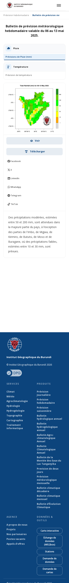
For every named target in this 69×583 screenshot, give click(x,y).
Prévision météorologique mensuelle (47, 480)
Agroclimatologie (17, 401)
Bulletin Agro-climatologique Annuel (46, 438)
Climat (11, 391)
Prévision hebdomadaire (16, 15)
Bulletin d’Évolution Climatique (49, 505)
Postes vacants (16, 539)
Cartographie (15, 420)
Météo (10, 396)
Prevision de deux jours (47, 470)
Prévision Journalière (44, 393)
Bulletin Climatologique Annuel (46, 449)
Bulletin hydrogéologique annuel (47, 427)
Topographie (14, 415)
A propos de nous (17, 524)
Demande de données (50, 560)
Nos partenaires (17, 534)
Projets (11, 529)
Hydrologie (13, 406)
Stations (49, 551)
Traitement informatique (15, 427)
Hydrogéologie (16, 410)
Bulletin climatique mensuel (48, 497)
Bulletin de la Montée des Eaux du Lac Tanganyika (49, 461)
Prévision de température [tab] (19, 75)
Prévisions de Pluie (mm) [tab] (19, 56)
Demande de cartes (50, 570)
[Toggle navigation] (58, 5)
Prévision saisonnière (44, 409)
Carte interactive (50, 530)
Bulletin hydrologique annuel (49, 417)
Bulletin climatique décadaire (48, 490)
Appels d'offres (16, 543)
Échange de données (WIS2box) (50, 541)
